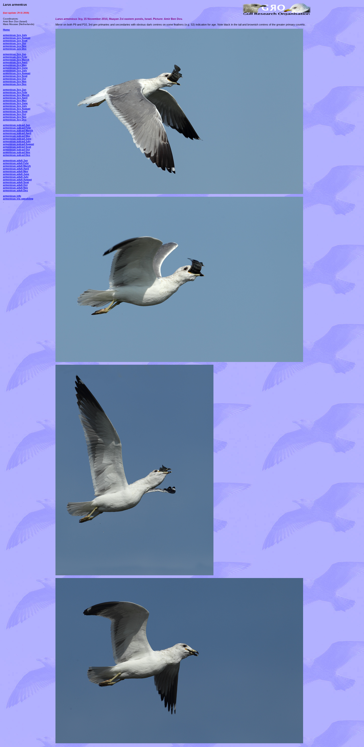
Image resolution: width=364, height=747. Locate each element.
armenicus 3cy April (15, 97)
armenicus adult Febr (16, 163)
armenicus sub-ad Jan (16, 125)
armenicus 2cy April (15, 62)
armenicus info (12, 195)
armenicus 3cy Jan (14, 89)
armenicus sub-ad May (16, 136)
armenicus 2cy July (15, 70)
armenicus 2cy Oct (14, 78)
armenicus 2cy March (16, 59)
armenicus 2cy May (15, 65)
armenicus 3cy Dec (14, 119)
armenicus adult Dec (15, 190)
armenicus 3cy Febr (15, 92)
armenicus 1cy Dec (14, 48)
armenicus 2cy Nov (14, 81)
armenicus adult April (16, 168)
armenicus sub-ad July (17, 141)
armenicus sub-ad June (17, 138)
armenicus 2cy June (15, 67)
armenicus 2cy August (16, 73)
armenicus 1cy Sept (15, 40)
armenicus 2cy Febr (15, 56)
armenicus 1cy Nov (14, 46)
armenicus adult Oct (15, 185)
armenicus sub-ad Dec (16, 155)
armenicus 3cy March (16, 95)
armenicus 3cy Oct (14, 114)
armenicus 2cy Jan (14, 54)
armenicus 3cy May (15, 100)
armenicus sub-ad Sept (17, 146)
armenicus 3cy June (15, 103)
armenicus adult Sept (16, 182)
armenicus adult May (15, 171)
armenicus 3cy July (15, 106)
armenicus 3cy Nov (14, 116)
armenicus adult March (17, 166)
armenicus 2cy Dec (14, 84)
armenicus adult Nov (15, 187)
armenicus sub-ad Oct (16, 149)
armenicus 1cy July (15, 35)
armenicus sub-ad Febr (17, 127)
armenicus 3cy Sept (15, 111)
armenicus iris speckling (18, 198)
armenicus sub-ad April (17, 133)
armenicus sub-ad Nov (16, 152)
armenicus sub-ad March (18, 130)
